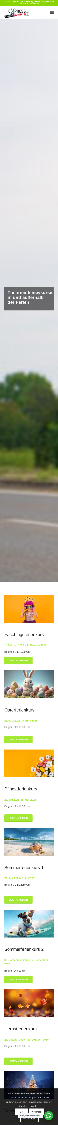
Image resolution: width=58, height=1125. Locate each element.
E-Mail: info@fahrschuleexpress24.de (38, 2)
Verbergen (36, 1112)
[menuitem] (52, 12)
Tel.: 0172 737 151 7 (13, 2)
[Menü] (52, 12)
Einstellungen (29, 1119)
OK (21, 1112)
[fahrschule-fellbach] (24, 12)
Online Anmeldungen (29, 3)
